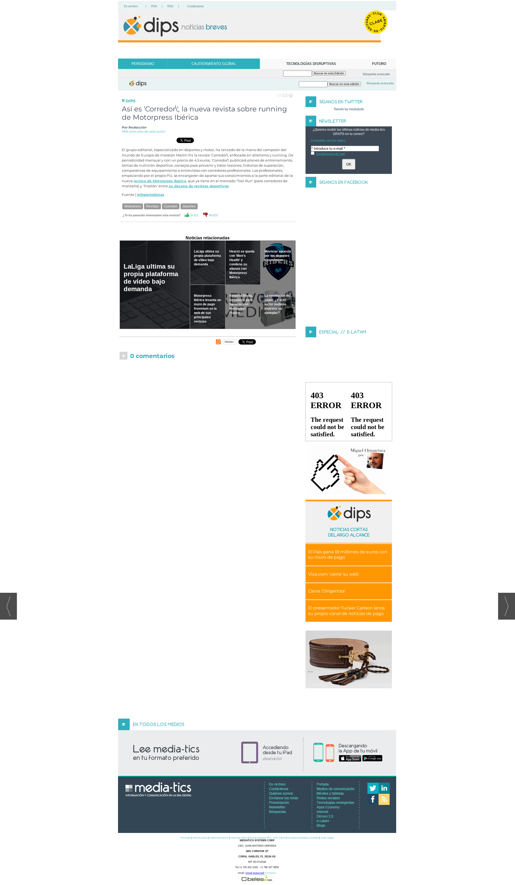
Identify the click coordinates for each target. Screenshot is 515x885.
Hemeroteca (199, 837)
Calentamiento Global (214, 64)
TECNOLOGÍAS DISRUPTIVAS (311, 64)
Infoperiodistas (150, 195)
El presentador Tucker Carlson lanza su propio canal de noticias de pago (346, 610)
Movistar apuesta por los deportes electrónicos (277, 256)
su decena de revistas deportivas (199, 186)
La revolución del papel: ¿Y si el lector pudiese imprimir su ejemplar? (277, 304)
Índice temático (218, 837)
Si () (193, 215)
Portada (185, 837)
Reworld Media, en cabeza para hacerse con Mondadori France (241, 304)
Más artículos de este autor (144, 131)
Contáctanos (195, 6)
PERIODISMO (142, 64)
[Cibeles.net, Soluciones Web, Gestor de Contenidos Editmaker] (257, 879)
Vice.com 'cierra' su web (333, 574)
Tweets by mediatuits (349, 109)
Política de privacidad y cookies (300, 837)
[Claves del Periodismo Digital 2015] (349, 469)
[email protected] (254, 873)
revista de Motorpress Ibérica (160, 181)
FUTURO (379, 64)
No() (213, 215)
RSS (170, 6)
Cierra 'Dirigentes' (326, 591)
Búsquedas (256, 837)
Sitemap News (239, 837)
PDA (154, 6)
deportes (189, 206)
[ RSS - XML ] (272, 837)
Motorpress (132, 206)
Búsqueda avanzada (376, 74)
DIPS (130, 100)
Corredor (170, 206)
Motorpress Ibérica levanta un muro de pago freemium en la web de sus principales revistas (207, 308)
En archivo (131, 6)
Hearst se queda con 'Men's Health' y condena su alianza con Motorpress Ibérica (242, 264)
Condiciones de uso (330, 154)
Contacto (270, 872)
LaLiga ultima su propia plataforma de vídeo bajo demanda (151, 277)
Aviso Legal (327, 837)
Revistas (152, 206)
